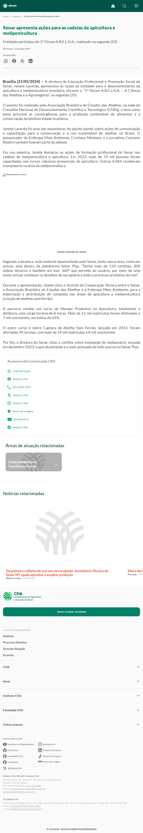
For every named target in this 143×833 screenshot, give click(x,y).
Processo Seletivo (15, 642)
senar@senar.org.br (35, 788)
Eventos (8, 655)
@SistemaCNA (15, 768)
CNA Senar (13, 750)
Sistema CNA (20, 379)
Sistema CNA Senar (52, 750)
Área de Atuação (14, 648)
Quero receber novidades (71, 611)
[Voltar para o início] (113, 6)
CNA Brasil (13, 762)
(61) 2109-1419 (22, 387)
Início (6, 16)
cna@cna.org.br (18, 788)
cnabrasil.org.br (22, 371)
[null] (6, 61)
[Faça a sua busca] (124, 6)
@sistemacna (21, 419)
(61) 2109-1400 (33, 785)
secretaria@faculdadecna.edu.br (26, 809)
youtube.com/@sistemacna (21, 744)
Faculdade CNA (15, 756)
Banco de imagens (23, 411)
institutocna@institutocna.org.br (19, 791)
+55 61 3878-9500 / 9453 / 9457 (25, 806)
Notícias (16, 16)
